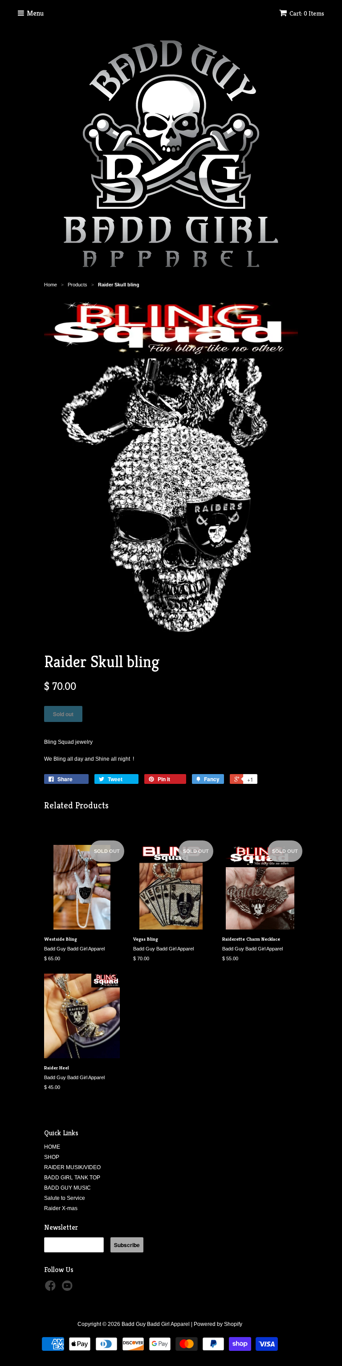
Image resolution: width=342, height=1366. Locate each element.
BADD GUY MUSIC (67, 1188)
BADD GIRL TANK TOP (72, 1177)
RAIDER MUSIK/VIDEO (72, 1167)
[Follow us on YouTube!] (68, 1288)
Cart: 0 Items (306, 13)
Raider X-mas (60, 1208)
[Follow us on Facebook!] (51, 1288)
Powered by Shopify (218, 1324)
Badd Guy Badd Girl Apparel (156, 1324)
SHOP (51, 1157)
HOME (52, 1147)
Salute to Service (64, 1198)
